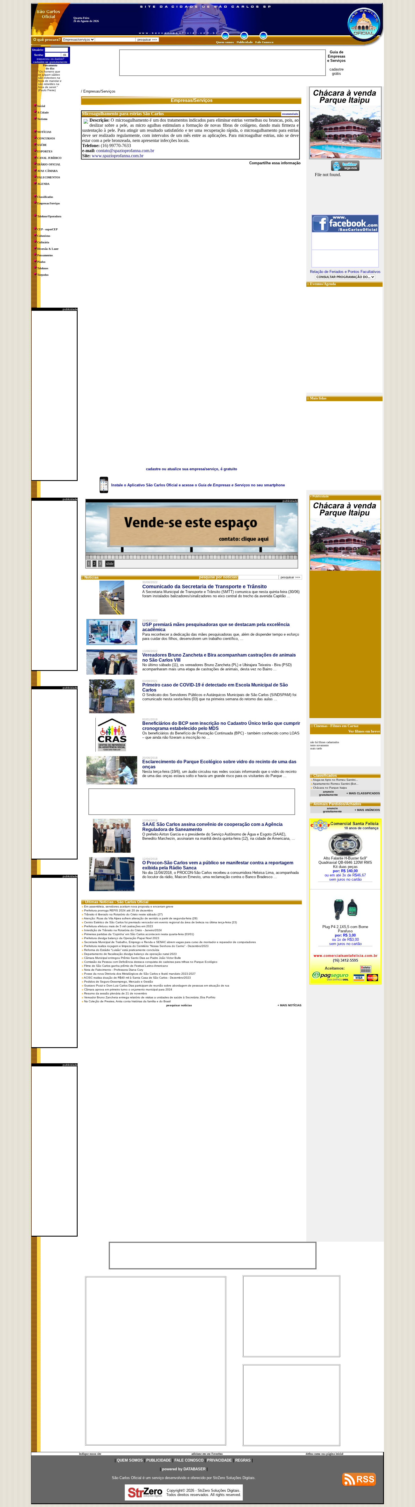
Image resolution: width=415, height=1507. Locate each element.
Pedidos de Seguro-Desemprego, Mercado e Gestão (118, 981)
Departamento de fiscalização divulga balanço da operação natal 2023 (130, 953)
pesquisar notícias (179, 1005)
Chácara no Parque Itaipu (330, 787)
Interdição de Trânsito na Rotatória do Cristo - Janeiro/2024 (123, 930)
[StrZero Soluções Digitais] (145, 1495)
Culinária (43, 242)
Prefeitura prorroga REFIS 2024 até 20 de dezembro (118, 910)
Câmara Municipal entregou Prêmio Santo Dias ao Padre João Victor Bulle (132, 957)
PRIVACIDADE (219, 1460)
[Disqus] (191, 247)
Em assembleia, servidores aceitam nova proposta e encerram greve (128, 906)
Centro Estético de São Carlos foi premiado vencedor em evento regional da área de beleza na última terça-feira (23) (160, 922)
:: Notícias (90, 577)
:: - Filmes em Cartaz (335, 726)
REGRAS (243, 1460)
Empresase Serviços (336, 58)
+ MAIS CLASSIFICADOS (363, 793)
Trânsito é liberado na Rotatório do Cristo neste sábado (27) (123, 914)
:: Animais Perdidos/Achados (335, 804)
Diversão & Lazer (47, 248)
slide (109, 563)
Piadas (41, 261)
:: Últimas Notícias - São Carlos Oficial (115, 902)
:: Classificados (323, 775)
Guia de (336, 52)
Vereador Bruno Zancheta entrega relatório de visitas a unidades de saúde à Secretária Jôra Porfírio (149, 997)
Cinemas (320, 726)
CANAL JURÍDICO (49, 157)
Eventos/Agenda (323, 284)
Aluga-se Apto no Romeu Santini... (335, 779)
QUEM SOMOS (130, 1460)
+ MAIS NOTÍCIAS (290, 1005)
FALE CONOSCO (189, 1460)
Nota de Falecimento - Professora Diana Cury (113, 969)
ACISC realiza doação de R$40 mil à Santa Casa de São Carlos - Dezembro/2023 (137, 977)
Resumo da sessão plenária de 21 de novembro (115, 993)
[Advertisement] (54, 395)
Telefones (42, 268)
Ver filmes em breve (364, 731)
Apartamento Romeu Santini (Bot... (336, 783)
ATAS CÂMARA (47, 170)
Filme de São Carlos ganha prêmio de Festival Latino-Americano (126, 965)
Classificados (45, 196)
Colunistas (43, 235)
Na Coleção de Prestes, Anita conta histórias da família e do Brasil (127, 1001)
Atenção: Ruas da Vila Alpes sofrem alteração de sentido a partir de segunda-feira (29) (140, 918)
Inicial (41, 106)
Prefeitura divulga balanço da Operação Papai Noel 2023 (121, 938)
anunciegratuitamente (328, 793)
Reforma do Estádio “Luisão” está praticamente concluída (121, 950)
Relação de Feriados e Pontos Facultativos (345, 272)
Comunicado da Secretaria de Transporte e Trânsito (204, 586)
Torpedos (43, 274)
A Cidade (43, 112)
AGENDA (43, 183)
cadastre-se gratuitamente (50, 62)
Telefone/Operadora (49, 216)
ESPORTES (45, 151)
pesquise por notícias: (218, 577)
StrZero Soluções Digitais (234, 1478)
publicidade (70, 309)
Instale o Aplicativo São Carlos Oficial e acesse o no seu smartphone (198, 485)
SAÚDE (42, 144)
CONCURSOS (46, 138)
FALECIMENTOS (48, 177)
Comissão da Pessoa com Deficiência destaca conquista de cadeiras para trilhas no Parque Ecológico (150, 961)
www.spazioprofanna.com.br (117, 155)
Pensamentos (45, 255)
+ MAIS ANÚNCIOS (367, 810)
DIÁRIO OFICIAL (49, 164)
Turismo (42, 119)
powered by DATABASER (184, 1469)
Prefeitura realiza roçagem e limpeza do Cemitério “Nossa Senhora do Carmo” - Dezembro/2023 (146, 946)
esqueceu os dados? (50, 58)
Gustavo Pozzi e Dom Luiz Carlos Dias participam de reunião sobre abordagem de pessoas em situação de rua (156, 985)
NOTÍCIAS (44, 132)
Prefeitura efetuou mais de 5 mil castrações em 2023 (118, 926)
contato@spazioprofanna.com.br (125, 150)
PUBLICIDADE (158, 1460)
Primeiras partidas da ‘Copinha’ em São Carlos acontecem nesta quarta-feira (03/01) (139, 934)
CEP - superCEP (47, 229)
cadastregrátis (336, 71)
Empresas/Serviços (48, 203)
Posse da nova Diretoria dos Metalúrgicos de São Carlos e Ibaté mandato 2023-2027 (140, 973)
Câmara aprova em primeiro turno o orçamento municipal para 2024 (128, 989)
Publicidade (321, 496)
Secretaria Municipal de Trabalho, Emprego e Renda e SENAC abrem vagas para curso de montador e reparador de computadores (170, 942)
